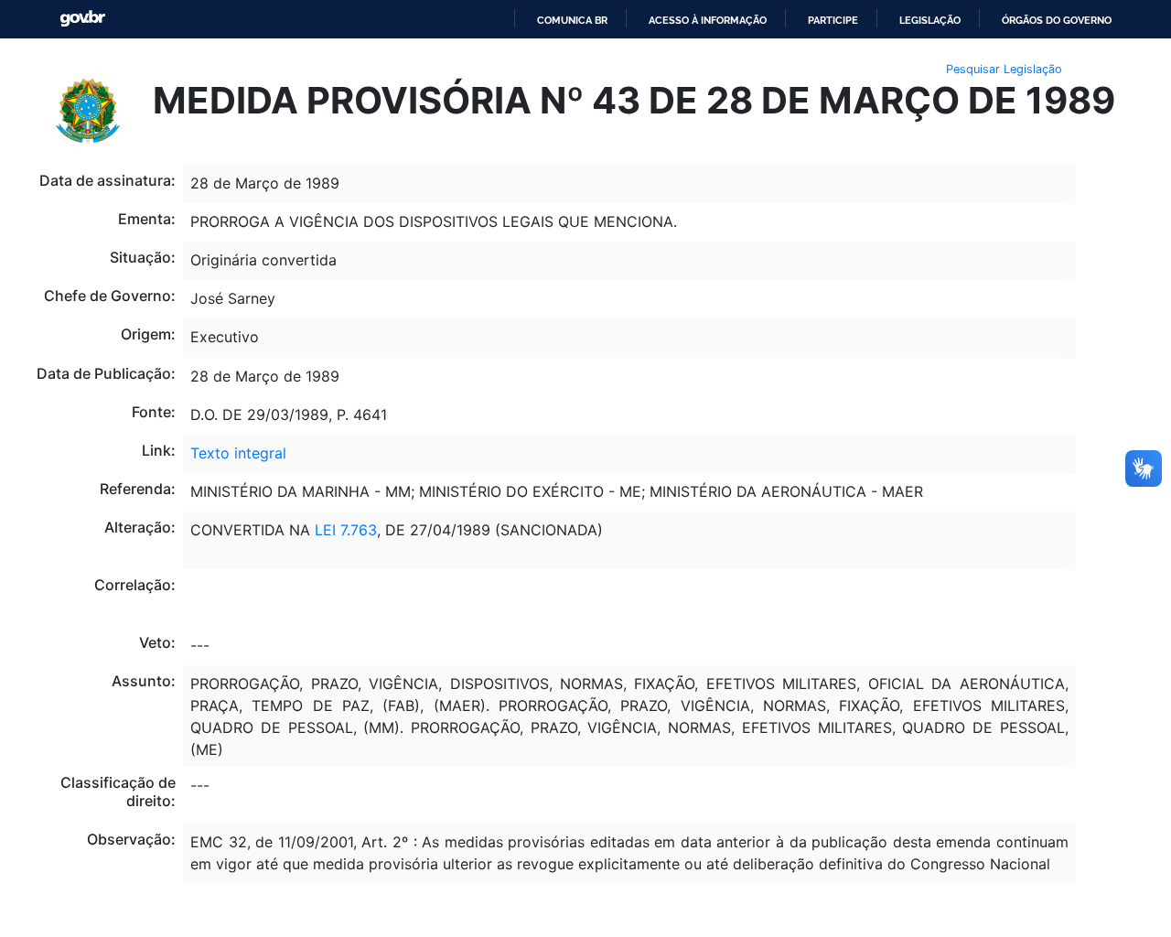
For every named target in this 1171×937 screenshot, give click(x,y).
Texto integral (238, 453)
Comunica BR (572, 20)
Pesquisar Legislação (1004, 69)
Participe (833, 20)
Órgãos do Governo (1057, 20)
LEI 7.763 (346, 530)
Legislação (930, 20)
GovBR (82, 18)
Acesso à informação (708, 20)
